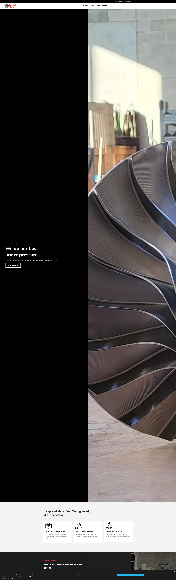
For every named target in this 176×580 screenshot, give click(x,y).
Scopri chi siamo (13, 265)
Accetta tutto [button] (130, 574)
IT (131, 1)
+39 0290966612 (119, 1)
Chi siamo (85, 5)
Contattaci (105, 5)
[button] (95, 6)
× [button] (174, 571)
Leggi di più (79, 574)
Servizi (93, 5)
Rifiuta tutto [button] (158, 574)
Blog (98, 5)
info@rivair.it (127, 1)
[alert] (88, 575)
